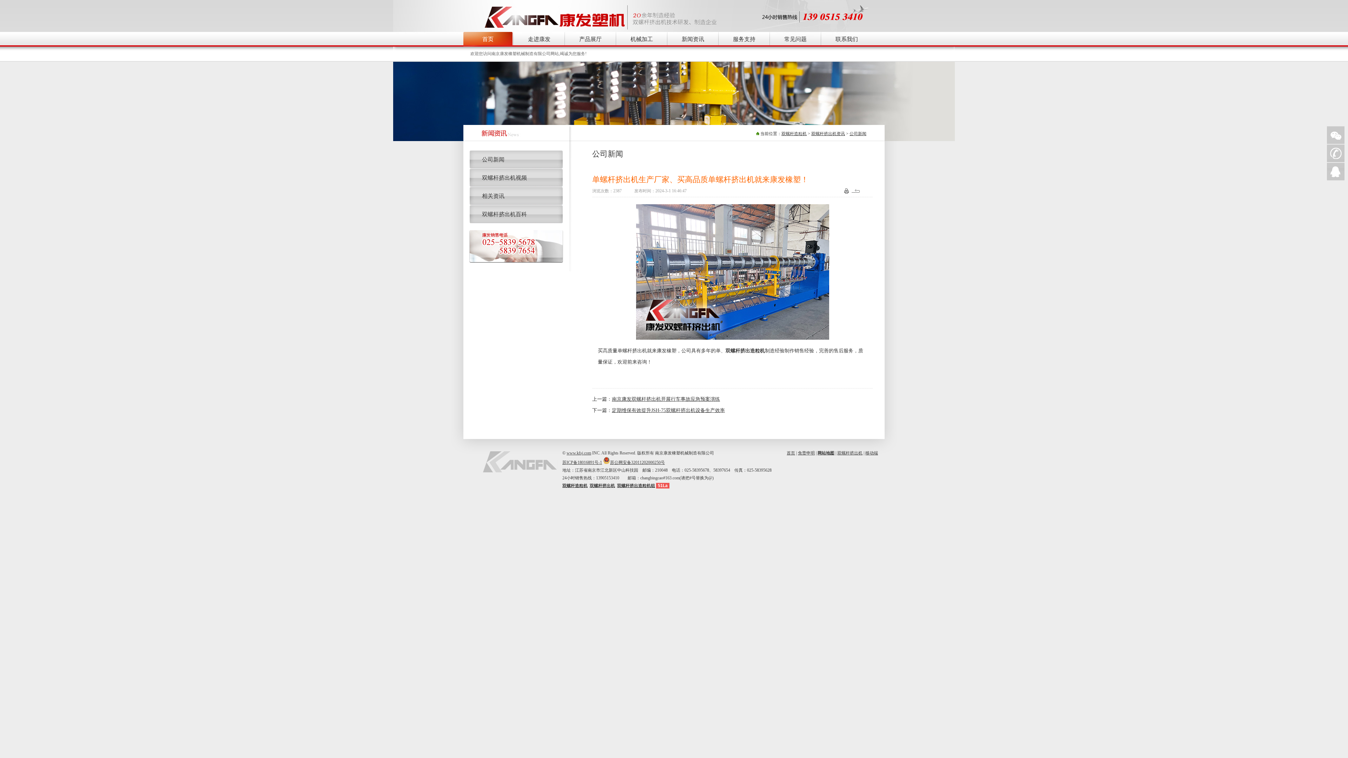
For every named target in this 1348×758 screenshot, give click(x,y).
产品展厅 (590, 39)
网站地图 (826, 453)
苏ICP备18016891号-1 (582, 462)
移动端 (871, 453)
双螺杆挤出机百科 (504, 214)
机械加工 (641, 39)
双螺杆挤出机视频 (504, 178)
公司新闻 (858, 133)
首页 (488, 39)
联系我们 (846, 39)
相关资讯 (493, 196)
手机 (1335, 153)
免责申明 (806, 453)
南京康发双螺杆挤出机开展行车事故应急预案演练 (666, 399)
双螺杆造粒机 (794, 133)
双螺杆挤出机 (850, 453)
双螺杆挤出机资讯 (828, 133)
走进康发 (539, 39)
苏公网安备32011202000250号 (637, 462)
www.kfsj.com (579, 453)
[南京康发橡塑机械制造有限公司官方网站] (555, 27)
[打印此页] (846, 192)
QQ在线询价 (1335, 171)
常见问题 (795, 39)
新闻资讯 (693, 39)
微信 (1335, 135)
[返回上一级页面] (857, 192)
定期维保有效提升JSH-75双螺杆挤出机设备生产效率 (668, 410)
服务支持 (744, 39)
